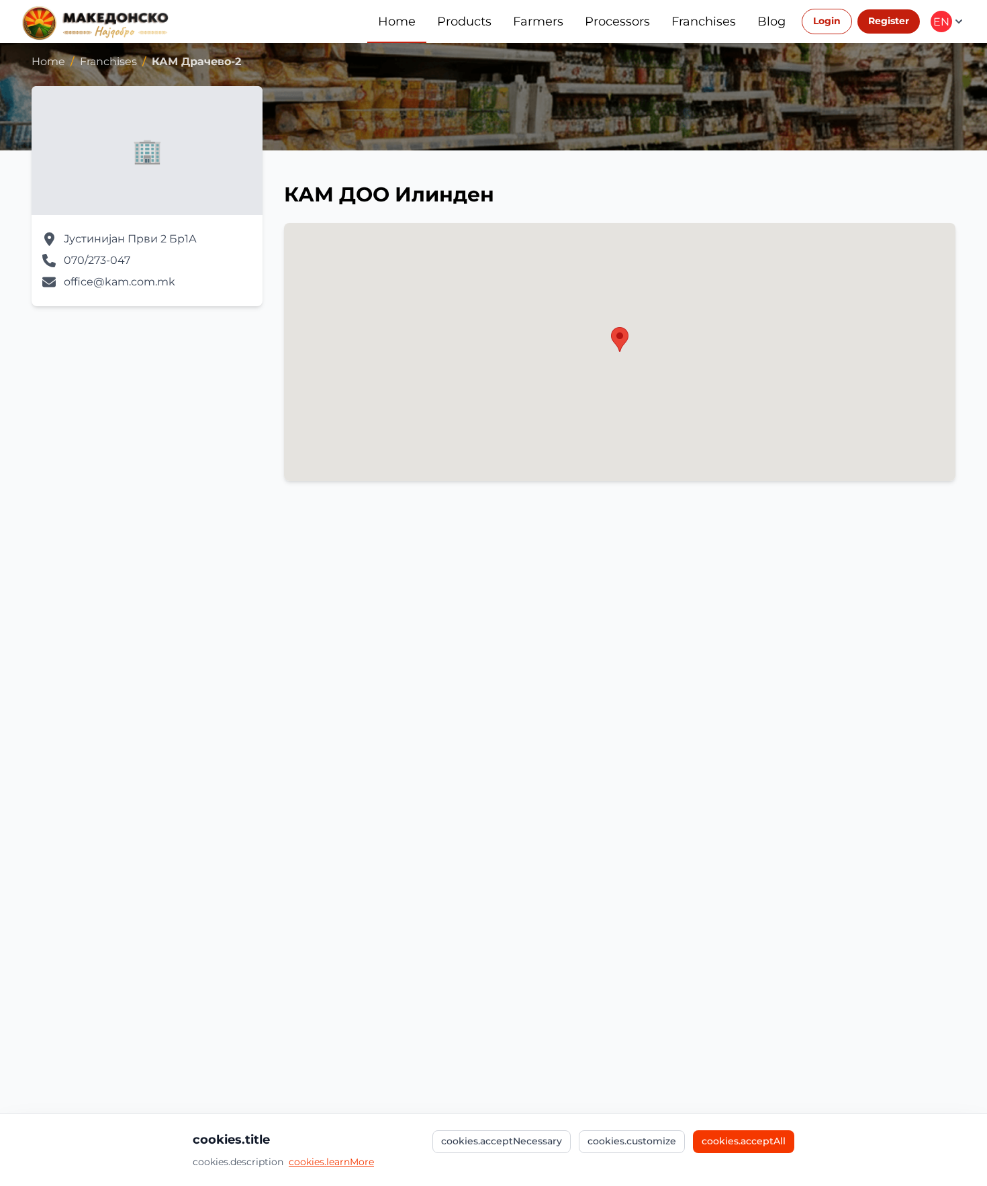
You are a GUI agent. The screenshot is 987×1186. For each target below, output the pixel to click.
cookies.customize (632, 1141)
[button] (619, 339)
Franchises (703, 21)
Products (464, 21)
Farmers (538, 21)
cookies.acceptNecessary (501, 1141)
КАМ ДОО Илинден (389, 195)
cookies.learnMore (331, 1162)
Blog (771, 21)
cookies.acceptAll (744, 1141)
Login (827, 21)
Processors (617, 21)
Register (888, 21)
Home (397, 21)
